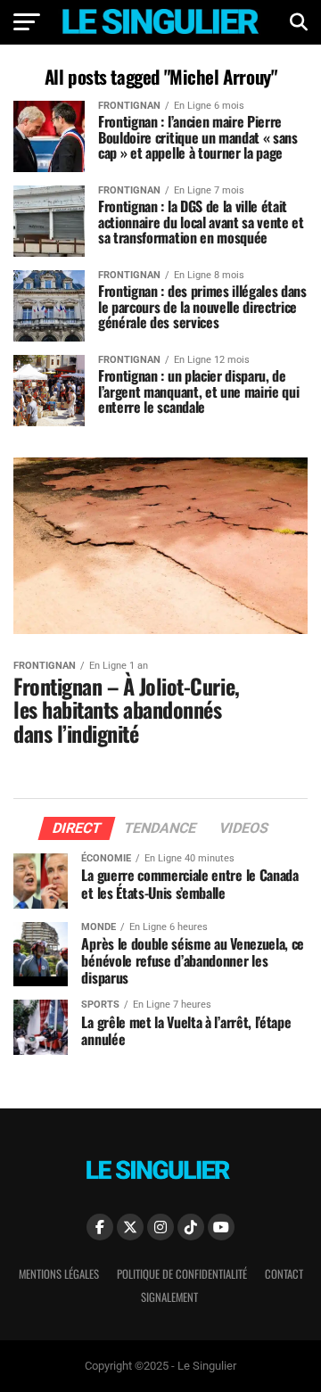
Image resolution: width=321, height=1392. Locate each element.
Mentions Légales (59, 1273)
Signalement (169, 1297)
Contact (284, 1273)
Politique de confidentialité (182, 1273)
